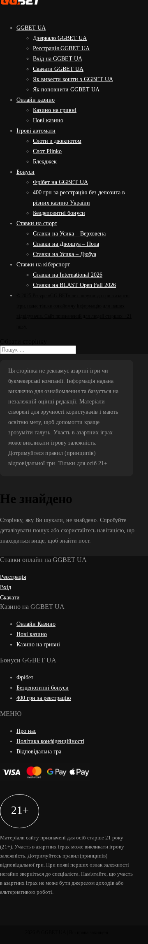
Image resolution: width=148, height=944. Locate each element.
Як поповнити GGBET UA (66, 89)
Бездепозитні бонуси (59, 213)
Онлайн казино (35, 100)
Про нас (26, 731)
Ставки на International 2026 (67, 275)
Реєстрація (13, 577)
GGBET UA (31, 28)
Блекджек (45, 161)
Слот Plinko (47, 151)
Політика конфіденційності (50, 741)
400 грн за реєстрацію (43, 698)
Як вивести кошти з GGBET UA (73, 79)
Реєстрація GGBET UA (61, 48)
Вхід (5, 587)
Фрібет (24, 677)
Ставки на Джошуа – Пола (66, 244)
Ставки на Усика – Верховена (69, 234)
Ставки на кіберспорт (43, 264)
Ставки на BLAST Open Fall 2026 (74, 285)
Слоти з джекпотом (57, 141)
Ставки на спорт (36, 223)
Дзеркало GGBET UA (60, 38)
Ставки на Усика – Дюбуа (64, 254)
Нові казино (48, 120)
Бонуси (25, 172)
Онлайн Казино (36, 624)
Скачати (10, 597)
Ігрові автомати (36, 131)
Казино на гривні (54, 110)
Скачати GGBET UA (58, 69)
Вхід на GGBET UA (57, 59)
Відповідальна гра (38, 751)
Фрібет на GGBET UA (60, 182)
